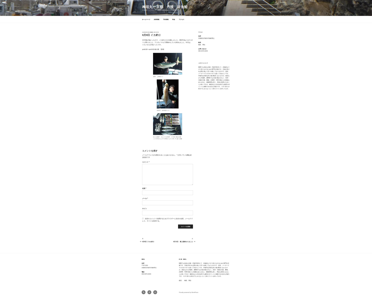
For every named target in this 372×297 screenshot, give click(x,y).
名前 (144, 188)
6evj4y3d (156, 32)
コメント (145, 162)
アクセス (181, 19)
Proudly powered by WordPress (188, 292)
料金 (173, 19)
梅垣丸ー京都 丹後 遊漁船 (165, 7)
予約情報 (166, 19)
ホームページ (146, 19)
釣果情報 (156, 19)
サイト (144, 208)
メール (145, 198)
